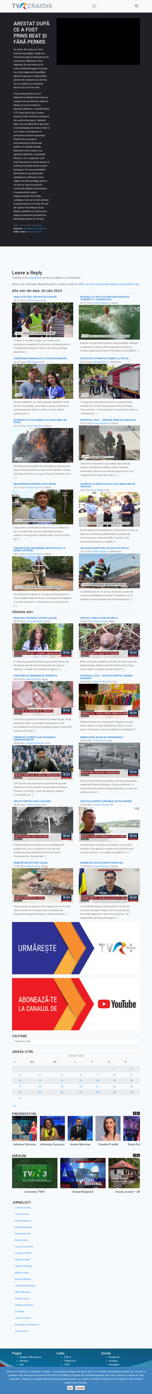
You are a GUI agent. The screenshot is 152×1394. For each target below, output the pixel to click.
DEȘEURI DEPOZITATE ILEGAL (31, 862)
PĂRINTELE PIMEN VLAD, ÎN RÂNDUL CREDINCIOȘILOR (35, 738)
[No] (147, 1380)
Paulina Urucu (22, 1298)
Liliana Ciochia (22, 1318)
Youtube (113, 1360)
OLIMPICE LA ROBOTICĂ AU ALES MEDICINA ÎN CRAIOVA (107, 485)
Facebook (113, 1357)
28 (97, 1092)
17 (20, 1086)
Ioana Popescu (101, 303)
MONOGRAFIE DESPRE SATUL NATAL (35, 483)
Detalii (80, 1387)
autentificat (35, 277)
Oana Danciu (21, 1331)
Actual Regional (82, 1191)
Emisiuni (23, 1360)
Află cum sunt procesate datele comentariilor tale (109, 284)
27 (80, 1092)
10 (20, 1080)
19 (61, 1086)
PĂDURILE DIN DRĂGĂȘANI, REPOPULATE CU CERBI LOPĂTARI (40, 549)
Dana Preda (136, 1144)
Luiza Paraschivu (35, 621)
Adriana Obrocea (102, 681)
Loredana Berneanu (25, 1285)
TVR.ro (67, 1357)
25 (39, 1092)
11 (39, 1080)
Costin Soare (33, 804)
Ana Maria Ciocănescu (35, 228)
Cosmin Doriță (100, 804)
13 (80, 1080)
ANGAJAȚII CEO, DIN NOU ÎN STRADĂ (35, 296)
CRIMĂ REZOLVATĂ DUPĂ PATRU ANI (101, 862)
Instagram (113, 1364)
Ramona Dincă (22, 1233)
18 (39, 1086)
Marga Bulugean (23, 1227)
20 (80, 1086)
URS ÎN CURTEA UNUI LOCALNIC (32, 801)
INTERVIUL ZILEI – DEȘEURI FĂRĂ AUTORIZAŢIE (108, 419)
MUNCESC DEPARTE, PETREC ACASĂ (35, 617)
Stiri (21, 1364)
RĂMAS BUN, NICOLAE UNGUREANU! (101, 737)
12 (61, 1080)
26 (61, 1092)
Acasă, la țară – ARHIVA (131, 1191)
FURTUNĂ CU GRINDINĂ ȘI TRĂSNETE (35, 675)
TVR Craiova (33, 300)
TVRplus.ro (70, 1360)
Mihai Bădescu (101, 362)
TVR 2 (67, 1364)
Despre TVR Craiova (30, 1357)
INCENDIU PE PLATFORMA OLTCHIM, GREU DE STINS (40, 421)
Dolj (39, 225)
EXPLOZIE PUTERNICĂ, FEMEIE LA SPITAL (104, 358)
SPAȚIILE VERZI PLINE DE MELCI (99, 617)
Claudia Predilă (108, 1144)
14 (97, 1080)
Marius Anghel (34, 231)
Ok (70, 1387)
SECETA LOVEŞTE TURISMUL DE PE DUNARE (106, 801)
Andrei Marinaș (80, 1144)
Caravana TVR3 (34, 1191)
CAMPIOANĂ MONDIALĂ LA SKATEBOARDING (40, 358)
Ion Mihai (98, 490)
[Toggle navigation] (94, 6)
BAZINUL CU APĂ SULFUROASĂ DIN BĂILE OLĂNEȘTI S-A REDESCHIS (104, 298)
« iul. (14, 1105)
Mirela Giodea (22, 1259)
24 (20, 1092)
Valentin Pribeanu (24, 1305)
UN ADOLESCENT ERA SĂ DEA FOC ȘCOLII (104, 548)
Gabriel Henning (23, 1266)
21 (97, 1086)
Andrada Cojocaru (52, 1144)
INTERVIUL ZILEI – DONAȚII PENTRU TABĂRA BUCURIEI (106, 677)
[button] (138, 1113)
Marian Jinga (100, 621)
